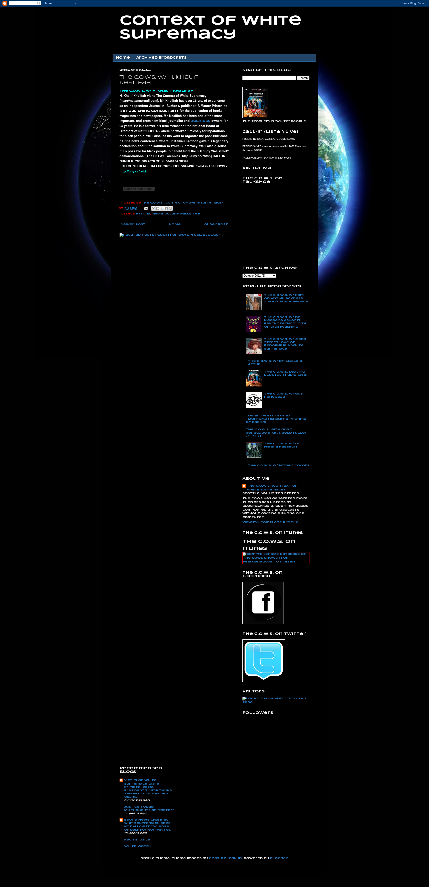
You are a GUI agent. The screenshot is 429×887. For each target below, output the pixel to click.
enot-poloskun (225, 858)
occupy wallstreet (183, 214)
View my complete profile (270, 522)
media (157, 214)
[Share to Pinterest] (170, 208)
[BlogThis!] (158, 208)
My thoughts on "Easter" (149, 810)
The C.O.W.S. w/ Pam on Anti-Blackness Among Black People (286, 298)
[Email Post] (146, 208)
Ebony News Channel (146, 820)
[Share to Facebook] (166, 208)
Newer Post (133, 224)
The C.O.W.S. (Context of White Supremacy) (272, 488)
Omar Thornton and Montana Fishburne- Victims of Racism (276, 418)
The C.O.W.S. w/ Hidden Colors (278, 465)
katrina (143, 214)
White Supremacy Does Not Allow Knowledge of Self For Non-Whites (147, 826)
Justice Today (139, 807)
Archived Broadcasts (161, 57)
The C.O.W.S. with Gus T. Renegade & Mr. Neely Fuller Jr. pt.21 (276, 432)
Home (123, 57)
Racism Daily (137, 839)
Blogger (279, 858)
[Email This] (153, 208)
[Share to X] (162, 208)
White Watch (137, 846)
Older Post (216, 224)
